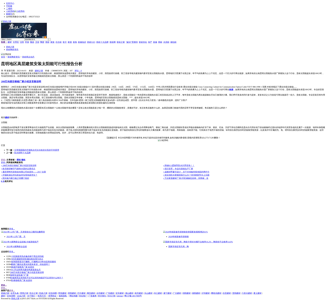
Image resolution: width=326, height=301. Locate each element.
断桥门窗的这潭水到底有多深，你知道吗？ (30, 264)
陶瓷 (42, 42)
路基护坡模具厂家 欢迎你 (22, 267)
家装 (52, 42)
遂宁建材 (167, 293)
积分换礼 (102, 296)
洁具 (22, 42)
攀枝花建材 (216, 293)
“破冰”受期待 (132, 42)
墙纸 (23, 160)
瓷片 (65, 42)
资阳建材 (72, 293)
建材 (10, 42)
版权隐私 (63, 296)
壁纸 (19, 160)
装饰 (75, 42)
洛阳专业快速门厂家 (19, 275)
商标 (160, 42)
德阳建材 (196, 293)
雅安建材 (91, 293)
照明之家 (24, 293)
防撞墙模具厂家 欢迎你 (21, 280)
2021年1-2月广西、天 (15, 236)
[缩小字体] (5, 70)
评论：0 (78, 71)
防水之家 (34, 293)
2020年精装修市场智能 (178, 236)
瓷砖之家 (121, 42)
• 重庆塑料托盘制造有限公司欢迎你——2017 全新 (23, 172)
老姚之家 (5, 293)
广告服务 (93, 296)
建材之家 (39, 71)
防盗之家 (43, 293)
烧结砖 (173, 42)
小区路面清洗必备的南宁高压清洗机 (27, 256)
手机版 (9, 6)
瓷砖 (47, 42)
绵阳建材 (186, 293)
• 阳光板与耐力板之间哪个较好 (15, 178)
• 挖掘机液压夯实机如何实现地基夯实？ (19, 175)
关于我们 (31, 296)
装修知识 (82, 42)
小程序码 (10, 11)
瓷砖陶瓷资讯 (14, 57)
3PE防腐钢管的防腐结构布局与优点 (27, 259)
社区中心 (10, 3)
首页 (3, 57)
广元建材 (177, 293)
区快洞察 (53, 293)
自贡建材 (227, 293)
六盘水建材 (247, 293)
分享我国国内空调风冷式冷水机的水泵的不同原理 (36, 150)
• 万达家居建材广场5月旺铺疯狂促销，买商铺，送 (185, 178)
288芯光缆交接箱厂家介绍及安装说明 (27, 272)
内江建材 (158, 293)
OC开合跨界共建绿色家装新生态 (26, 270)
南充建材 (139, 293)
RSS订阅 (111, 296)
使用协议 (52, 296)
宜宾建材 (120, 293)
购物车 (9, 14)
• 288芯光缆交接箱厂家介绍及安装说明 (18, 165)
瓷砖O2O (91, 42)
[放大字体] (2, 70)
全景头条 (15, 293)
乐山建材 (148, 293)
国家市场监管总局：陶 (178, 246)
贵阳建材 (236, 293)
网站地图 (73, 296)
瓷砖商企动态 (28, 57)
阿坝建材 (62, 293)
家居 (70, 42)
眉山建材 (129, 293)
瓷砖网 (113, 42)
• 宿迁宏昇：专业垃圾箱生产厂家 (178, 169)
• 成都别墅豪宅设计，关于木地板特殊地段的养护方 (186, 172)
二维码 (9, 9)
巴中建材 (81, 293)
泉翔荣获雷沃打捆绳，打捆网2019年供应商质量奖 (33, 262)
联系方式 (42, 296)
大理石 (16, 42)
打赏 (3, 145)
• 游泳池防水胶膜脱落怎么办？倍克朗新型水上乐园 (186, 175)
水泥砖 (166, 42)
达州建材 (101, 293)
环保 (27, 42)
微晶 (32, 42)
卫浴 (37, 42)
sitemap (120, 296)
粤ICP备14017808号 (133, 296)
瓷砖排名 (143, 42)
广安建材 (110, 293)
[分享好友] (6, 54)
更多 (3, 160)
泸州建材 (206, 293)
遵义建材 (257, 293)
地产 (150, 42)
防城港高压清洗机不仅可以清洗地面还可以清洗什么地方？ (36, 278)
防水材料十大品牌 (22, 153)
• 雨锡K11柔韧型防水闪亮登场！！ (178, 165)
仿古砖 (59, 42)
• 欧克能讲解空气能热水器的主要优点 (18, 169)
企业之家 (21, 296)
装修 (155, 42)
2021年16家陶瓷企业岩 (16, 246)
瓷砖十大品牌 (102, 42)
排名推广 (83, 296)
